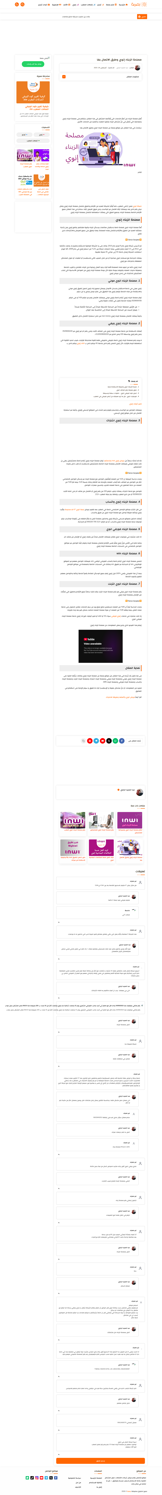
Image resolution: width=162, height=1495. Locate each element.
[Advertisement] (81, 37)
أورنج (23, 135)
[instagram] (36, 1477)
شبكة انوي (137, 206)
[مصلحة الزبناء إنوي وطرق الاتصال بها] (129, 847)
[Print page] (90, 741)
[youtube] (41, 1477)
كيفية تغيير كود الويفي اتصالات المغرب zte (37, 107)
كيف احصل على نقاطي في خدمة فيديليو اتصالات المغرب (43, 192)
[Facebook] (122, 741)
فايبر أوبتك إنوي (135, 404)
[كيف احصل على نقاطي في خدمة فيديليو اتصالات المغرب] (41, 180)
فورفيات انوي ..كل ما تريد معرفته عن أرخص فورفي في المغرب (115, 396)
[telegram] (46, 1477)
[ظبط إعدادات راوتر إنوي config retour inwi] (41, 155)
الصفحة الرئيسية (96, 1478)
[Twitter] (109, 741)
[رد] (58, 922)
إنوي (41, 135)
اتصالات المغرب (32, 141)
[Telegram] (96, 741)
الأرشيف (78, 1487)
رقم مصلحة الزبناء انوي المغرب (26, 165)
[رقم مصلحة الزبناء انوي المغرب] (72, 820)
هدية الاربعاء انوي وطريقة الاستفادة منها (122, 387)
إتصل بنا (99, 1487)
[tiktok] (32, 1477)
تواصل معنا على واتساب (34, 64)
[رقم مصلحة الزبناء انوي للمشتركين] (101, 820)
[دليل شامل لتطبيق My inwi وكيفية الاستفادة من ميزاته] (72, 847)
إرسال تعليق (100, 1461)
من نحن (78, 1482)
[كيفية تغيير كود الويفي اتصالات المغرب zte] (33, 92)
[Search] (22, 4)
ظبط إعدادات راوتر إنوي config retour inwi (42, 166)
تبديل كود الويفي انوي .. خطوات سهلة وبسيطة (120, 393)
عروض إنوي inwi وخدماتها (114, 461)
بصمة (129, 1491)
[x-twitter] (51, 1477)
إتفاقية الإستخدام (95, 1482)
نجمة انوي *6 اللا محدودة (74, 509)
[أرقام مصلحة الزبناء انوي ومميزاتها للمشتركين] (129, 820)
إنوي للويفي (116, 616)
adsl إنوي (81, 343)
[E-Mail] (103, 741)
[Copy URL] (84, 741)
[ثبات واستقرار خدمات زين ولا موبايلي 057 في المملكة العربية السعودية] (25, 180)
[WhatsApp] (116, 741)
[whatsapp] (27, 1477)
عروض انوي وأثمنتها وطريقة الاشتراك (120, 697)
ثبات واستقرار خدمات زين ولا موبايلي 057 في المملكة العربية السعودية (25, 192)
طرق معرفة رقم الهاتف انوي (126, 390)
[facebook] (55, 1477)
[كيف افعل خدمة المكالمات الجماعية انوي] (101, 847)
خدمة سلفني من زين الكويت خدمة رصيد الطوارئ (76, 17)
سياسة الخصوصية (74, 1478)
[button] (17, 4)
